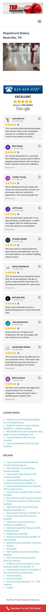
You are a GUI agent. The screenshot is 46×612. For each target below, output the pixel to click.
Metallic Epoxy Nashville (16, 533)
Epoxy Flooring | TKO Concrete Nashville (23, 498)
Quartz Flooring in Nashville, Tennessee (23, 542)
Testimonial (11, 548)
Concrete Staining (14, 578)
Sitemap (10, 545)
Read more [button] (10, 168)
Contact (9, 587)
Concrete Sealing (13, 575)
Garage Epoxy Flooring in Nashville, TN (23, 513)
